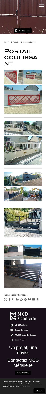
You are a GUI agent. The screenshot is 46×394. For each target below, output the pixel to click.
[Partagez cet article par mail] (33, 299)
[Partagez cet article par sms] (37, 299)
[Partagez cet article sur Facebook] (9, 299)
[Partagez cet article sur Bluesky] (29, 299)
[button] (41, 4)
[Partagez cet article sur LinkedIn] (17, 299)
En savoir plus (25, 386)
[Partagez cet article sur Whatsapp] (21, 299)
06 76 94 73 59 (21, 340)
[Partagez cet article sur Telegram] (25, 299)
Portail (15, 42)
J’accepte (39, 391)
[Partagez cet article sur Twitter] (5, 299)
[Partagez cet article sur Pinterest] (13, 299)
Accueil (7, 42)
